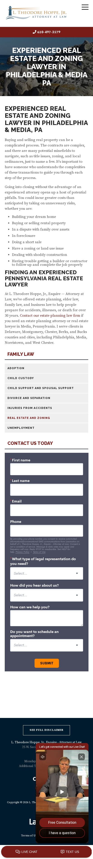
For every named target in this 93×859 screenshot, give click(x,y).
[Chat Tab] (46, 429)
